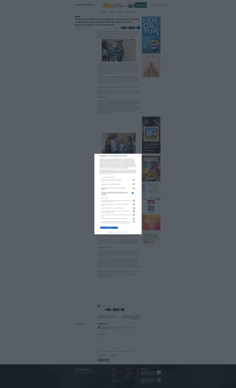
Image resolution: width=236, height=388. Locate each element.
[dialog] (118, 194)
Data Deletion (111, 232)
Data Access (118, 232)
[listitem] (118, 177)
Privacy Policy (125, 232)
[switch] (133, 180)
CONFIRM (109, 227)
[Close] (139, 156)
